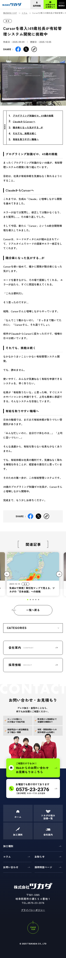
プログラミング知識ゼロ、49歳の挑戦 (33, 115)
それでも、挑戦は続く (24, 133)
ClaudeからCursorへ (24, 121)
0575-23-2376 (36, 903)
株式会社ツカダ (10, 13)
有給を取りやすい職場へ (26, 139)
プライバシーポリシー (33, 910)
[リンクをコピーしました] (34, 49)
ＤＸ (7, 20)
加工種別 (8, 846)
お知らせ (40, 856)
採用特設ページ (43, 867)
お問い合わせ (10, 867)
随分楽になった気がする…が (28, 127)
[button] (27, 599)
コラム (25, 13)
